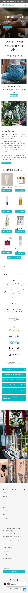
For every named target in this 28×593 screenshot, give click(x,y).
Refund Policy (6, 551)
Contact (4, 503)
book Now (7, 27)
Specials (5, 507)
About (4, 500)
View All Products (14, 257)
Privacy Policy (6, 555)
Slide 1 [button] (12, 303)
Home (4, 492)
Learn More (14, 95)
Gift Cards (5, 518)
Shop (4, 514)
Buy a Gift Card (19, 27)
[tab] (12, 303)
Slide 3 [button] (15, 303)
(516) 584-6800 (10, 531)
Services (5, 496)
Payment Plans (6, 511)
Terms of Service (7, 558)
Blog (4, 522)
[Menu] (25, 5)
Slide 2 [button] (14, 303)
